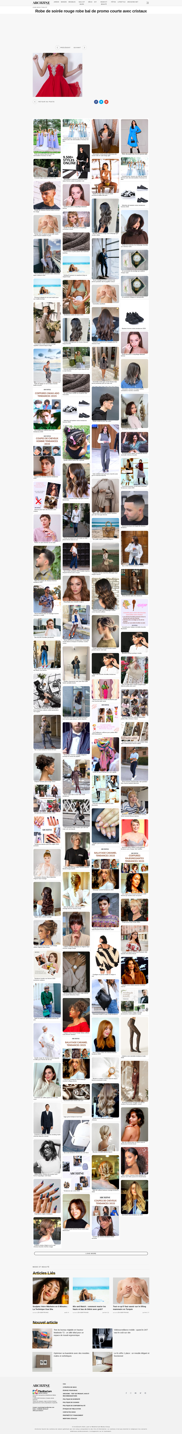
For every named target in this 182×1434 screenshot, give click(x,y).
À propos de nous (69, 1387)
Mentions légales (70, 1418)
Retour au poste (46, 101)
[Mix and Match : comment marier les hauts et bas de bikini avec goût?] (91, 1291)
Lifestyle (122, 2)
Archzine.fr (43, 1386)
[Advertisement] (91, 29)
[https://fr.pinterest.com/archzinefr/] (146, 1393)
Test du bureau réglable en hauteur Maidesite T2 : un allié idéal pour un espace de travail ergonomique (69, 1332)
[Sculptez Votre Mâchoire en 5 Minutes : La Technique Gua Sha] (51, 1291)
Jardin (56, 2)
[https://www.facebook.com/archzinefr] (126, 1393)
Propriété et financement (73, 1415)
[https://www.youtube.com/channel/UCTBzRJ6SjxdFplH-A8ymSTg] (136, 1393)
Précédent (65, 47)
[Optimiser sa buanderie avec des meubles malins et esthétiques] (42, 1362)
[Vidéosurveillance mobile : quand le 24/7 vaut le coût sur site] (102, 1338)
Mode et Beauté (42, 7)
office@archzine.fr (38, 1410)
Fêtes (113, 2)
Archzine (42, 3)
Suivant (78, 47)
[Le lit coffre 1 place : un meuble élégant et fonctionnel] (102, 1362)
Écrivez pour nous (70, 1390)
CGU (64, 1384)
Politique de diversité (71, 1399)
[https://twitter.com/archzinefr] (141, 1393)
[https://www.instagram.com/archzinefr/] (131, 1393)
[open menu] (147, 3)
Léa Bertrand (43, 1312)
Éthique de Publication (72, 1409)
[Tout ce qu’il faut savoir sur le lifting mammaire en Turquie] (131, 1291)
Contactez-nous (69, 1412)
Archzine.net (132, 2)
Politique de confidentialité (74, 1405)
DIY (95, 2)
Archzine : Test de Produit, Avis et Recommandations (76, 1395)
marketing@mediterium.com (46, 1407)
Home (34, 7)
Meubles (72, 2)
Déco (90, 2)
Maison (64, 2)
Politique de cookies (71, 1402)
